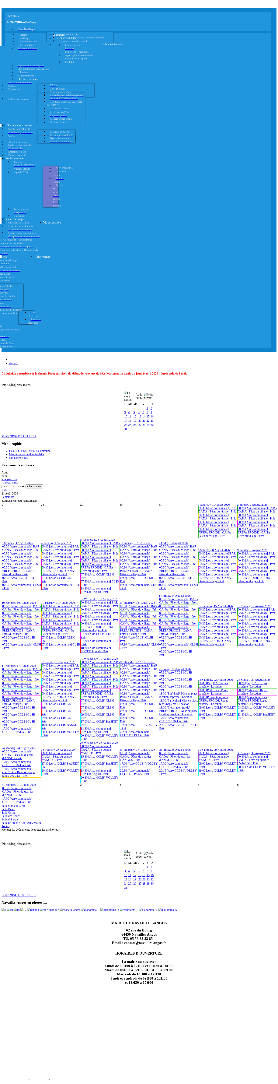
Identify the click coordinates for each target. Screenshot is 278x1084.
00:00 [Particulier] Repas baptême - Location (213, 691)
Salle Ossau (9, 812)
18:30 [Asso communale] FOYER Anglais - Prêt (96, 590)
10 (125, 416)
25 (129, 424)
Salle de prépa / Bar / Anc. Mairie (21, 822)
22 (148, 420)
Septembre (8, 496)
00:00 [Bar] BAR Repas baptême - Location (213, 684)
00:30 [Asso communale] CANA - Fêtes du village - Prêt (217, 516)
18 (129, 420)
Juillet (5, 490)
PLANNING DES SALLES (19, 436)
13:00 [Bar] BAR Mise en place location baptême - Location (178, 695)
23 (152, 420)
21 (143, 420)
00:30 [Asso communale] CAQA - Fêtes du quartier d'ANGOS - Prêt (17, 755)
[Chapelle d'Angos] (70, 909)
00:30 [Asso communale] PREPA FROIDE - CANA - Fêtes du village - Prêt (216, 532)
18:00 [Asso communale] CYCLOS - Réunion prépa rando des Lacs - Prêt (18, 772)
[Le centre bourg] (10, 909)
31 (125, 429)
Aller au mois (10, 482)
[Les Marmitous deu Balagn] (4, 909)
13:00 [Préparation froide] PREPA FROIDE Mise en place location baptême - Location (178, 711)
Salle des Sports (11, 816)
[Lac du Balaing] (33, 909)
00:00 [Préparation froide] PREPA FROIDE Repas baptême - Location (214, 700)
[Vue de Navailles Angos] (90, 909)
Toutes (5, 826)
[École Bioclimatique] (49, 909)
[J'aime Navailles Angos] (129, 909)
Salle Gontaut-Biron (14, 805)
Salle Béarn (8, 809)
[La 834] (23, 909)
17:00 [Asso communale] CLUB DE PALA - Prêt (17, 730)
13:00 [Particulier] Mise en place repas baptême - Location (178, 702)
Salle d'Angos (10, 819)
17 (125, 420)
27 (139, 424)
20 (139, 420)
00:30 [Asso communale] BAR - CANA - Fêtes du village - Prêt (218, 509)
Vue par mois (9, 479)
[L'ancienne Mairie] (17, 909)
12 (134, 416)
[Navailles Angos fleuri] (109, 909)
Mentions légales (15, 1079)
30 (152, 424)
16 (152, 416)
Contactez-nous (18, 457)
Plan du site (39, 1079)
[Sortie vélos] (167, 909)
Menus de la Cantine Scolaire (26, 454)
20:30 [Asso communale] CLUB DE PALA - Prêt (135, 733)
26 (134, 424)
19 (134, 420)
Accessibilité (61, 1079)
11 (129, 416)
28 (143, 424)
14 (143, 416)
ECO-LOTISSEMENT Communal (30, 450)
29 (148, 424)
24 (125, 424)
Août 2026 (139, 396)
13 (139, 416)
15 (148, 416)
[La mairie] (148, 909)
